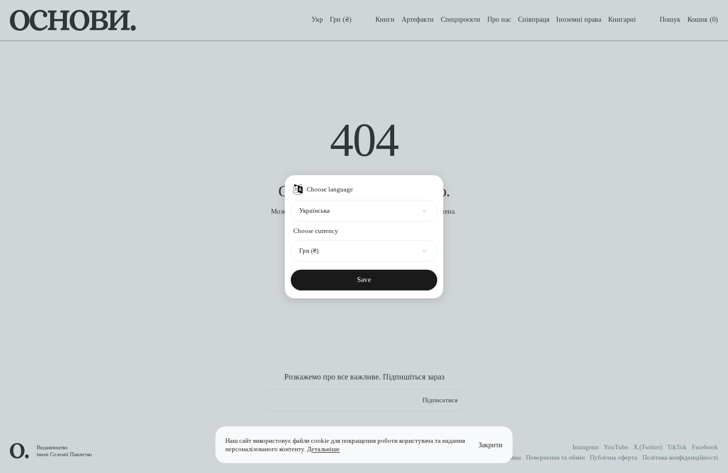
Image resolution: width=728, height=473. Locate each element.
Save (364, 280)
